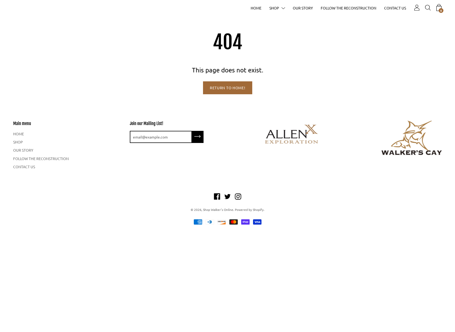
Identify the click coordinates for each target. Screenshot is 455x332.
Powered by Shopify (249, 209)
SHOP (274, 8)
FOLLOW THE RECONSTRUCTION (348, 8)
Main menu (22, 123)
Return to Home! (227, 87)
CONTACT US (395, 8)
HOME (256, 8)
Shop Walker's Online (218, 209)
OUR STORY (303, 8)
